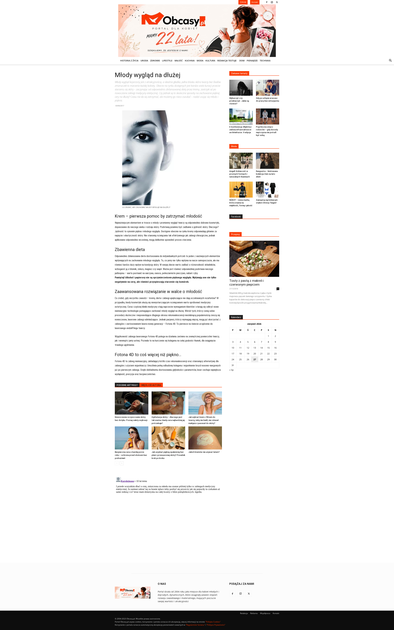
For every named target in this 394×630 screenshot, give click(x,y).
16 (275, 347)
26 (248, 359)
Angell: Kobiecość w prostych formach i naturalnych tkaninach (239, 174)
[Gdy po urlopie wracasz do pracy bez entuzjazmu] (267, 88)
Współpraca (265, 613)
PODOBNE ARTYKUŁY (127, 385)
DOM (242, 60)
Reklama (254, 613)
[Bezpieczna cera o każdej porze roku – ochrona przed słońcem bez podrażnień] (131, 437)
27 (254, 359)
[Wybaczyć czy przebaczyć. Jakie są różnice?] (241, 88)
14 (261, 347)
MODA (200, 60)
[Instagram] (271, 2)
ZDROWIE (155, 60)
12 (248, 347)
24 (233, 359)
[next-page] (122, 463)
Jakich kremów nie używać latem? (204, 452)
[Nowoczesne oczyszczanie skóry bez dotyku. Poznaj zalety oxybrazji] (131, 403)
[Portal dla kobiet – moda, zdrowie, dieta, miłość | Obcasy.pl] (197, 30)
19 (248, 353)
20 (254, 353)
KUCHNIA (190, 60)
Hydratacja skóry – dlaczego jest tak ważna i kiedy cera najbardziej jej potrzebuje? (168, 420)
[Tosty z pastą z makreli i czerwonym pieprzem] (254, 259)
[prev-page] (117, 463)
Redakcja (244, 613)
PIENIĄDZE (252, 60)
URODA (144, 60)
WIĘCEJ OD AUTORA (151, 385)
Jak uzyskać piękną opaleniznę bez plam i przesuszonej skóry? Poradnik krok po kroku (168, 455)
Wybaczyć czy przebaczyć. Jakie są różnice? (239, 101)
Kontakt (276, 613)
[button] (390, 60)
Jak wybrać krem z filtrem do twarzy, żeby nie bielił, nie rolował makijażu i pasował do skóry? (203, 420)
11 (240, 347)
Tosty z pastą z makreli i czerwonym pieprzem (246, 282)
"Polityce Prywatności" (215, 625)
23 (275, 353)
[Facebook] (266, 2)
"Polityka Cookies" (213, 621)
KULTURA (210, 60)
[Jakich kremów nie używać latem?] (205, 437)
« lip (231, 369)
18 (240, 353)
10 (233, 347)
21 (261, 353)
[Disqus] (168, 514)
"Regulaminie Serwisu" (195, 625)
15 (268, 347)
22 (268, 353)
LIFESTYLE (167, 60)
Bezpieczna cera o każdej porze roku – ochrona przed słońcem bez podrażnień (131, 455)
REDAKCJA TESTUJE (227, 60)
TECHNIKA (265, 60)
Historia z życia (129, 60)
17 (233, 353)
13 (254, 347)
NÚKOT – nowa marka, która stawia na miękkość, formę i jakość (240, 203)
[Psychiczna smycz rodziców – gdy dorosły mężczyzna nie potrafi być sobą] (267, 116)
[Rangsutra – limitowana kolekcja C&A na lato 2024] (267, 161)
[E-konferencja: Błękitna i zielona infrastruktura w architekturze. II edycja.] (241, 116)
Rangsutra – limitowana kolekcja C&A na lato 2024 (267, 174)
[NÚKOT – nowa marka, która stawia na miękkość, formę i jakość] (241, 190)
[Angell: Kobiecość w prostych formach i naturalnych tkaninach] (241, 161)
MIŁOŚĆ (179, 60)
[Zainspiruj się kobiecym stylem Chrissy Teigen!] (267, 190)
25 (240, 359)
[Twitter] (277, 2)
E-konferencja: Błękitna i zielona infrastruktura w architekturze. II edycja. (240, 130)
